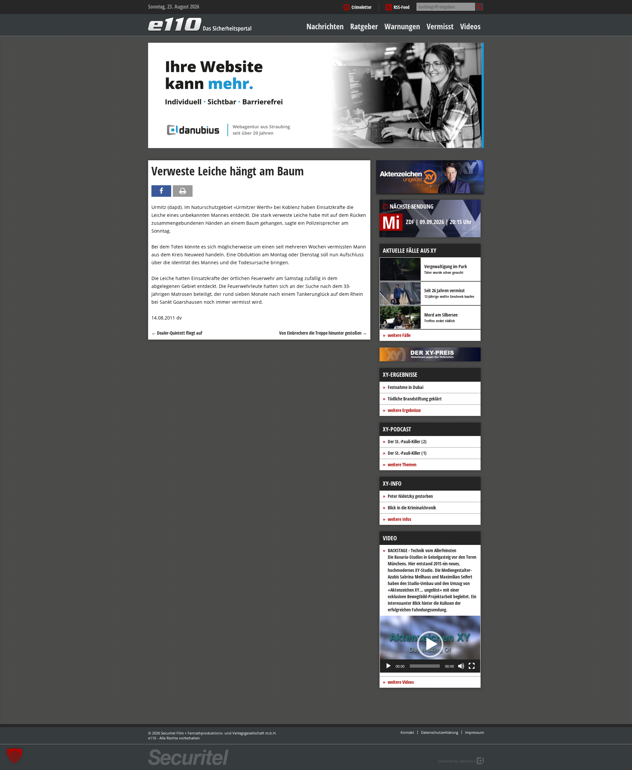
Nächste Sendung (412, 206)
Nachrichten (325, 26)
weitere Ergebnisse (404, 410)
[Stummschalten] (461, 666)
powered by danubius (457, 760)
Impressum (474, 732)
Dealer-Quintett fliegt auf (176, 333)
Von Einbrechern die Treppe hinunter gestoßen (323, 333)
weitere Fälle (399, 335)
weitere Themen (402, 464)
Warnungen (402, 26)
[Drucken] (183, 191)
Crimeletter (362, 7)
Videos (470, 26)
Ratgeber (364, 26)
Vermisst (440, 26)
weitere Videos (401, 682)
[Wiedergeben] (388, 666)
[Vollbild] (471, 666)
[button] (430, 644)
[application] (430, 644)
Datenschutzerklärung (439, 732)
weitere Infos (399, 519)
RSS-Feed (401, 7)
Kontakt (407, 732)
